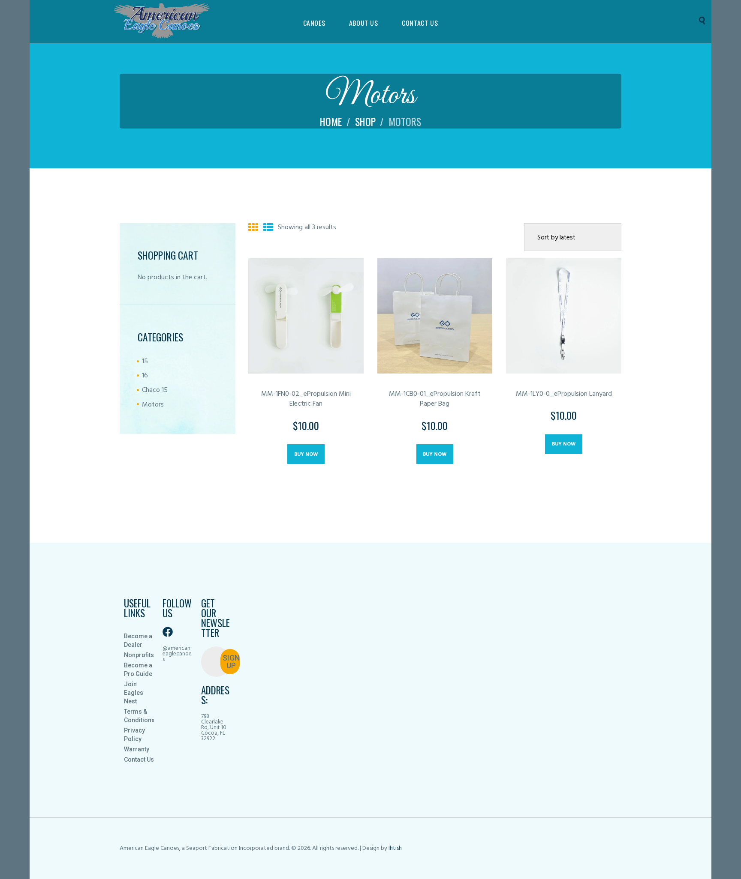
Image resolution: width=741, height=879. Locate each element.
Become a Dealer (138, 640)
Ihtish (395, 848)
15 (145, 361)
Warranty (136, 749)
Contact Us (139, 759)
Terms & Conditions (139, 716)
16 (145, 375)
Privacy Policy (134, 734)
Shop (365, 121)
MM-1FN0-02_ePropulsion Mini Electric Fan (306, 399)
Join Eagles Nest (133, 693)
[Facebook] (168, 632)
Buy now (306, 454)
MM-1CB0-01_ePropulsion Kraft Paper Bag (435, 399)
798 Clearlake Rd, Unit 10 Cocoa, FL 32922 (213, 727)
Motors (153, 404)
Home (331, 122)
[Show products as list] (268, 228)
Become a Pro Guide (138, 669)
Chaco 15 (155, 390)
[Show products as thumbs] (253, 228)
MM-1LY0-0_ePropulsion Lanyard (564, 394)
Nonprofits (139, 655)
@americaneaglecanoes (177, 654)
